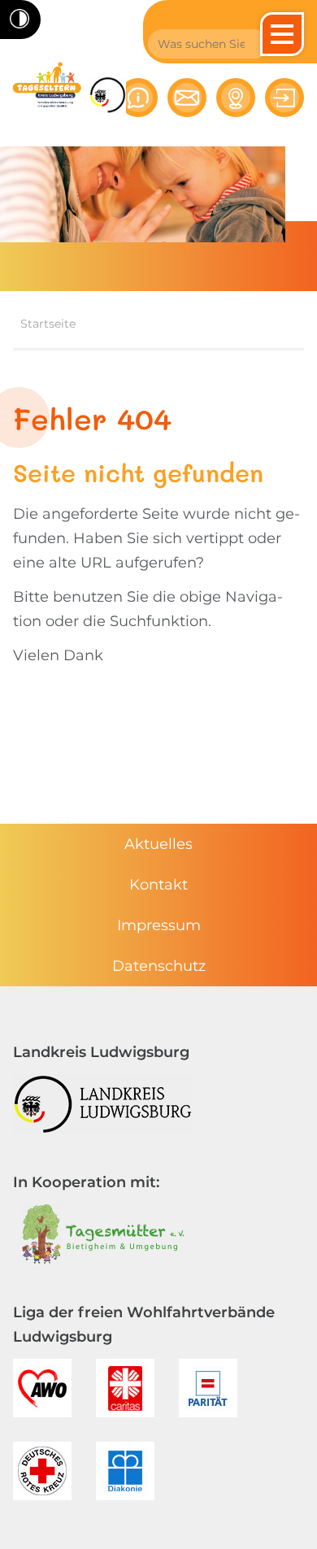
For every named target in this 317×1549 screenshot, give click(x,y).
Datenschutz (159, 966)
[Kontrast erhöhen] (20, 19)
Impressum (159, 925)
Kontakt (158, 885)
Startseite (48, 323)
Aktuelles (158, 844)
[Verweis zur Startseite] (47, 84)
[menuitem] (158, 844)
